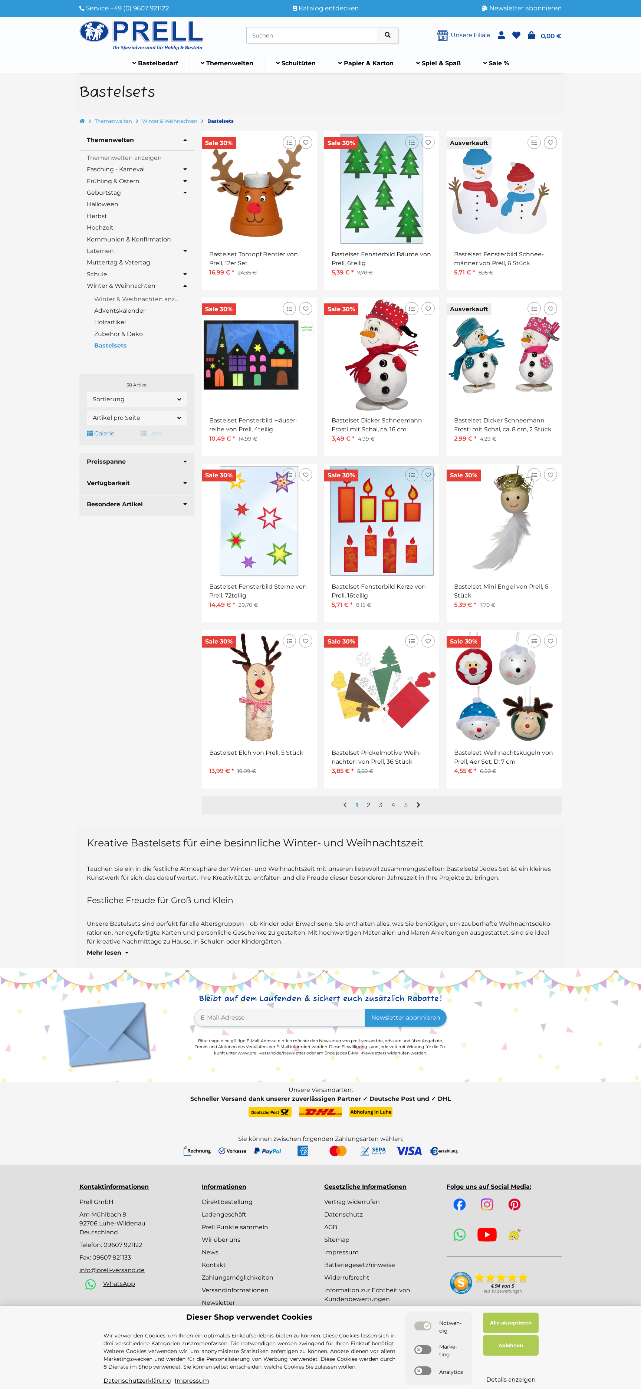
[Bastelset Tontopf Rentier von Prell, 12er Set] (259, 188)
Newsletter (218, 1302)
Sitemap (336, 1239)
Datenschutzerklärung (137, 1380)
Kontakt (214, 1264)
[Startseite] (82, 121)
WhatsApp (119, 1283)
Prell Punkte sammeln (235, 1227)
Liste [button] (154, 433)
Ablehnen (511, 1345)
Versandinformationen (235, 1290)
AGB (330, 1227)
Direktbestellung (227, 1201)
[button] (501, 35)
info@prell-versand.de (112, 1270)
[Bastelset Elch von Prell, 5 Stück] (259, 687)
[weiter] (418, 805)
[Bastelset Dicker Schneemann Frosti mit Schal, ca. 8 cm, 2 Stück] (504, 354)
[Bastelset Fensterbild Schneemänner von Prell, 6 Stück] (504, 188)
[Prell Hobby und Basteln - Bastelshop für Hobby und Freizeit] (141, 34)
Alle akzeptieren (511, 1323)
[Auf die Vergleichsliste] (289, 142)
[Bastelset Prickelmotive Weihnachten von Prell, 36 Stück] (381, 687)
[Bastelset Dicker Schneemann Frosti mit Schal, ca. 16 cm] (381, 354)
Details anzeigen (511, 1379)
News (210, 1252)
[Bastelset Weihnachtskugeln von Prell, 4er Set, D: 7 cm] (504, 687)
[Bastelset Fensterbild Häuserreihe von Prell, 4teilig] (259, 354)
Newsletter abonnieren (405, 1017)
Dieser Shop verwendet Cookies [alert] (249, 1317)
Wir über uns (221, 1239)
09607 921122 (122, 1244)
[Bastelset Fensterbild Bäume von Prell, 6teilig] (381, 188)
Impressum (341, 1252)
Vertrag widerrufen (352, 1201)
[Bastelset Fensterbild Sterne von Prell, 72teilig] (259, 521)
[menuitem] (155, 63)
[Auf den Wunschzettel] (305, 142)
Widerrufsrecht (346, 1277)
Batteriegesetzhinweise (359, 1264)
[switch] (422, 1325)
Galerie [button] (104, 433)
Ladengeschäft (224, 1214)
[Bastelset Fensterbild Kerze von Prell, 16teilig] (381, 521)
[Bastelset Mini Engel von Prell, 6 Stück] (504, 521)
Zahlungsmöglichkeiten (237, 1277)
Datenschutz (343, 1214)
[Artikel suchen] (387, 35)
